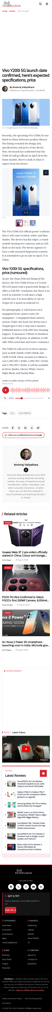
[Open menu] (47, 4)
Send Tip (9, 910)
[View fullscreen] (46, 172)
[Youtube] (33, 887)
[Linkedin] (41, 887)
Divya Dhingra (7, 605)
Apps (4, 938)
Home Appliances (9, 942)
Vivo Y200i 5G (24, 413)
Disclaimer (32, 963)
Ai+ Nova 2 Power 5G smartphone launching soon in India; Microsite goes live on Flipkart (25, 643)
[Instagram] (26, 887)
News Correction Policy (12, 998)
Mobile (12, 11)
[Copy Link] (38, 428)
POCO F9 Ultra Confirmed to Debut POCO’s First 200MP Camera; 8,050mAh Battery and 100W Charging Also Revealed (25, 598)
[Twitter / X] (19, 428)
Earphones (32, 925)
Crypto (5, 963)
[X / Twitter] (26, 470)
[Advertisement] (26, 40)
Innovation (7, 930)
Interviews (6, 925)
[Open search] (40, 4)
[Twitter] (18, 887)
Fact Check (6, 959)
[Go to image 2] (26, 223)
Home (4, 11)
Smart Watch (33, 938)
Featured (6, 968)
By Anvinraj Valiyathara (22, 87)
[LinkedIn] (25, 428)
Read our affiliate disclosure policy (30, 990)
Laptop (31, 930)
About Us (32, 955)
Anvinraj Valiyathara (26, 464)
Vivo (12, 413)
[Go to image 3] (33, 223)
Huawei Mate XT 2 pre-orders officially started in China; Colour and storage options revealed (24, 554)
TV (29, 942)
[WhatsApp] (31, 428)
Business (6, 955)
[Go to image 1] (19, 223)
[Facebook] (12, 428)
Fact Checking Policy (33, 998)
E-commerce (7, 934)
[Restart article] (5, 398)
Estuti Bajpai (6, 560)
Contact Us (32, 959)
